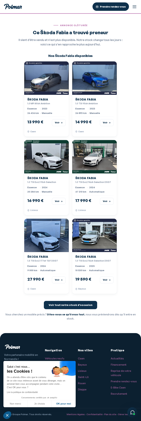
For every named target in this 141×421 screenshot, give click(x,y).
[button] (7, 415)
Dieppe (82, 389)
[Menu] (134, 6)
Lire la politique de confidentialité (22, 392)
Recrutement (119, 393)
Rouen (82, 383)
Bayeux (82, 364)
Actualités (117, 358)
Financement (119, 364)
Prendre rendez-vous (124, 381)
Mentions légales (76, 414)
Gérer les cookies (127, 414)
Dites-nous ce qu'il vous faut (65, 314)
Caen (81, 358)
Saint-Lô (83, 377)
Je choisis (39, 403)
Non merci (15, 403)
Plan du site (110, 414)
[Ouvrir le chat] (132, 412)
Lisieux (82, 370)
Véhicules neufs (54, 358)
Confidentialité (94, 414)
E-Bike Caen (118, 387)
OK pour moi (63, 403)
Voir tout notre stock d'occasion (70, 305)
